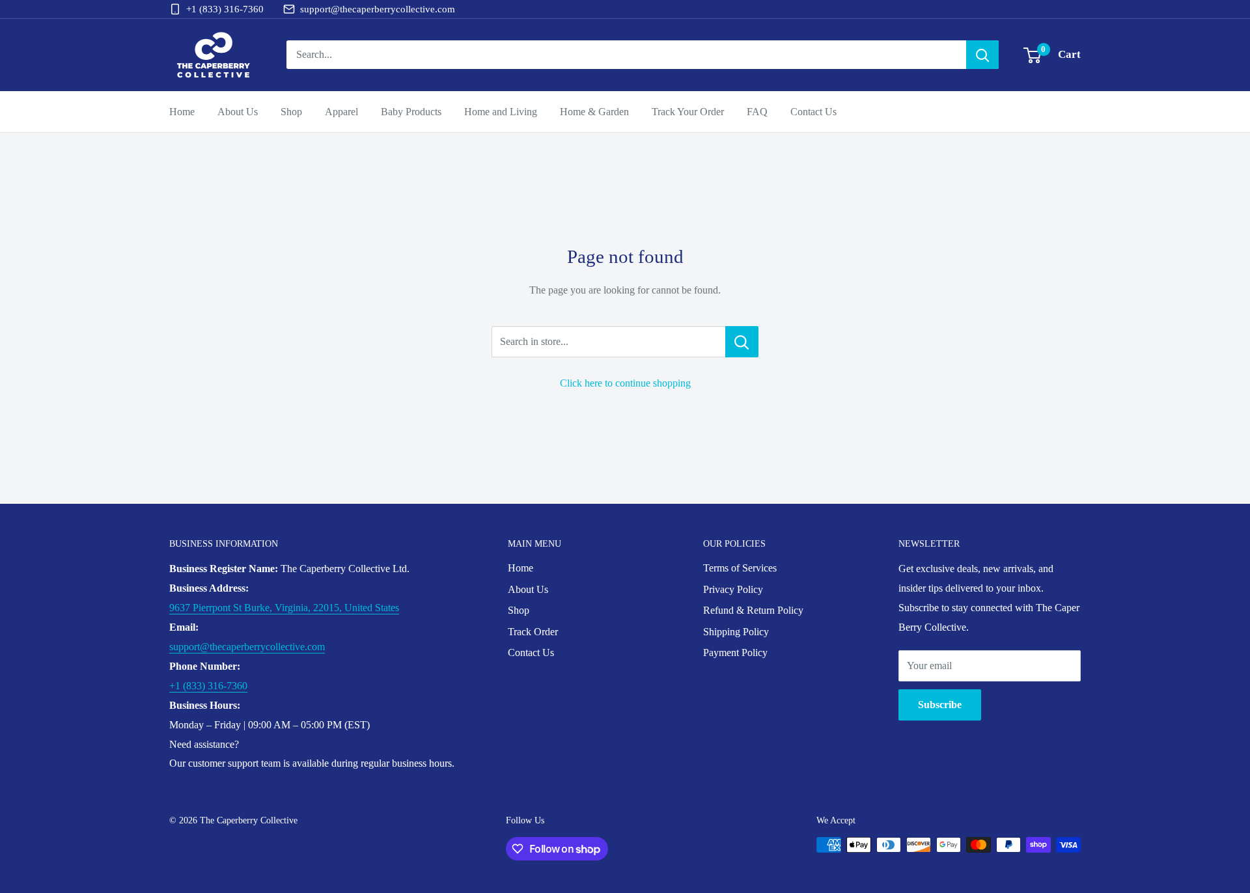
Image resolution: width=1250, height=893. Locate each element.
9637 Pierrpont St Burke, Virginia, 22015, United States (284, 607)
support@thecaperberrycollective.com (377, 9)
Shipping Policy (736, 631)
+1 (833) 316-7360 (225, 9)
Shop (291, 111)
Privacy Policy (733, 589)
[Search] (982, 54)
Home (182, 111)
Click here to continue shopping (625, 383)
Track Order (533, 631)
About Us (237, 111)
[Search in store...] (741, 341)
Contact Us (813, 111)
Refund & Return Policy (753, 610)
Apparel (341, 111)
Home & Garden (594, 111)
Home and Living (500, 111)
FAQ (757, 111)
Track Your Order (688, 111)
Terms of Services (740, 567)
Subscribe (940, 704)
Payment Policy (735, 652)
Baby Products (411, 111)
